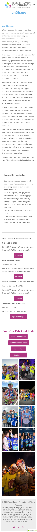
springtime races (18, 355)
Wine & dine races (18, 337)
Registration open (18, 317)
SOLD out (18, 255)
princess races (19, 349)
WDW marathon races (18, 343)
